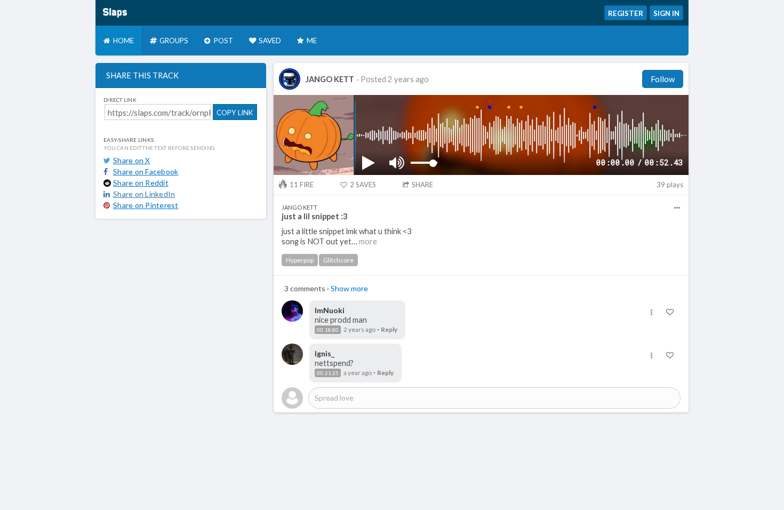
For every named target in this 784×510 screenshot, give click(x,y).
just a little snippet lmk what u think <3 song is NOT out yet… (347, 236)
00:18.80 (328, 329)
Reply (389, 329)
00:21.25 (328, 373)
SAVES (363, 184)
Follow (663, 79)
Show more (349, 288)
